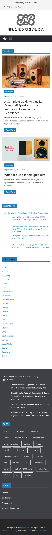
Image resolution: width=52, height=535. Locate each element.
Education (6, 296)
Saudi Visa (39, 456)
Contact (5, 493)
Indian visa (19, 450)
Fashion (5, 304)
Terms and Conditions (11, 508)
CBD (3, 287)
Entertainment (8, 300)
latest (23, 96)
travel (6, 469)
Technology (9, 92)
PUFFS (26, 456)
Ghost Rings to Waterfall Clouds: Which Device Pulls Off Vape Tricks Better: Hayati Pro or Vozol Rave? (31, 229)
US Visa (7, 475)
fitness (38, 444)
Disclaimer (6, 498)
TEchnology (38, 462)
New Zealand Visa (11, 456)
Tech (27, 462)
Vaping (28, 475)
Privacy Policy (7, 503)
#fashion (7, 431)
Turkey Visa (42, 469)
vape (17, 475)
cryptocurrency (21, 438)
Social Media (7, 344)
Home (4, 320)
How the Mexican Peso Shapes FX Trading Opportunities (26, 213)
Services (5, 340)
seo (5, 462)
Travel (4, 356)
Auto (4, 267)
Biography (6, 275)
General (5, 312)
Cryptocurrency (8, 292)
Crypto (6, 438)
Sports (4, 348)
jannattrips (34, 450)
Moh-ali (26, 170)
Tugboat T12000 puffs (23, 469)
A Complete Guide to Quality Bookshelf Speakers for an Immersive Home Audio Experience (23, 107)
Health (4, 316)
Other (4, 332)
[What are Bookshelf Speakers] (26, 149)
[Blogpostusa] (5, 39)
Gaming (5, 308)
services (15, 462)
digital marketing (11, 444)
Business (5, 279)
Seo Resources (8, 336)
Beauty (4, 271)
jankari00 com (7, 324)
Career (4, 283)
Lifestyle (5, 328)
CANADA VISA (35, 431)
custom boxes (38, 438)
